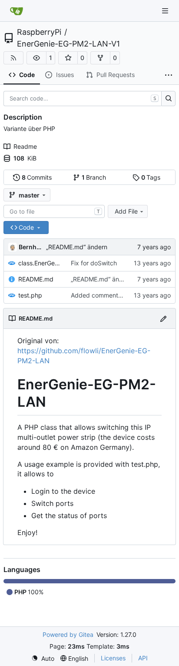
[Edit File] (163, 318)
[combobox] (54, 211)
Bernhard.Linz (31, 247)
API (143, 658)
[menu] (42, 658)
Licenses (113, 658)
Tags (151, 177)
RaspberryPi (39, 32)
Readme (25, 146)
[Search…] (168, 99)
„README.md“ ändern (76, 247)
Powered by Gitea (68, 634)
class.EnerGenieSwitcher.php (40, 263)
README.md (35, 279)
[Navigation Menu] (166, 10)
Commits (37, 177)
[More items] (169, 75)
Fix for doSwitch (94, 263)
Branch (94, 177)
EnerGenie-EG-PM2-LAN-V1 (68, 44)
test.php (30, 295)
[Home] (16, 11)
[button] (36, 57)
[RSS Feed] (13, 57)
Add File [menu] (126, 211)
